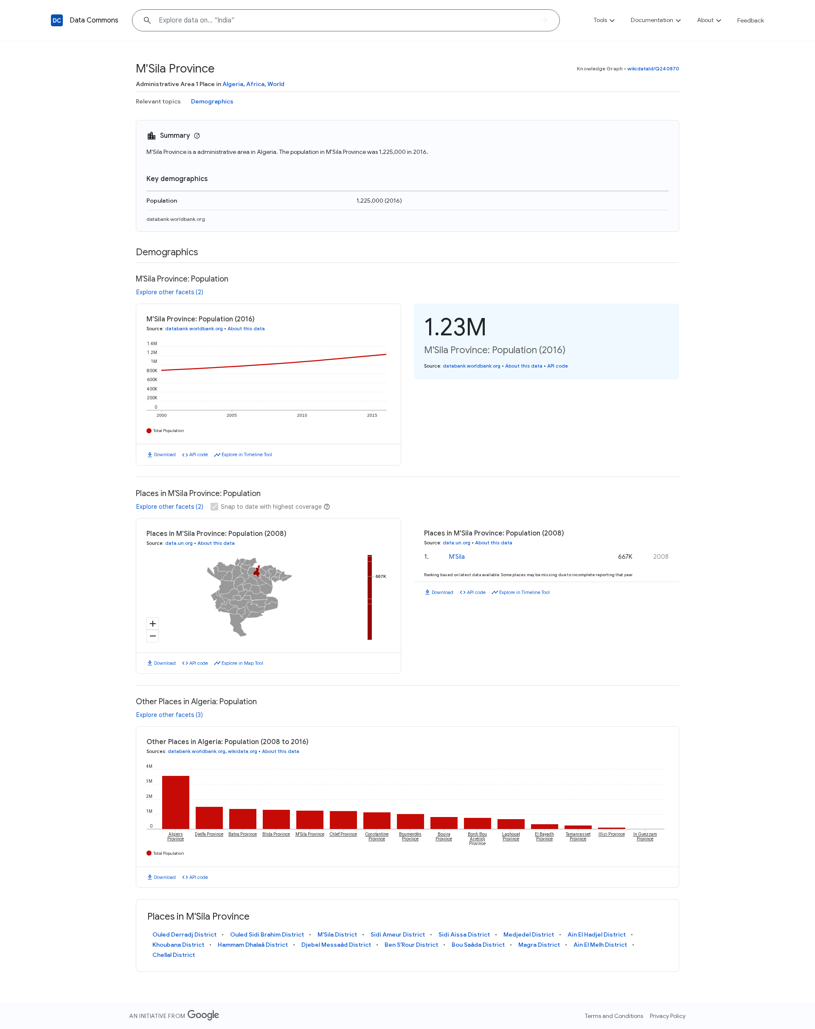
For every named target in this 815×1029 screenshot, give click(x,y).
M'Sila (457, 557)
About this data (246, 329)
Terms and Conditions (614, 1016)
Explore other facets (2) (169, 292)
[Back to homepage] (57, 20)
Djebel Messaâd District (336, 944)
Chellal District (173, 955)
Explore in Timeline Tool (247, 454)
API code (198, 454)
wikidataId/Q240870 (653, 68)
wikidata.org (242, 751)
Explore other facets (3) (169, 715)
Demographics (212, 101)
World (275, 84)
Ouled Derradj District (184, 934)
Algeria (232, 84)
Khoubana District (178, 944)
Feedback (750, 20)
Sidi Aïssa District (464, 934)
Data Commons (94, 20)
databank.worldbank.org (175, 219)
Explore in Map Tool (242, 663)
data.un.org (179, 543)
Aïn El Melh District (600, 944)
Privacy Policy (668, 1016)
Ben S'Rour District (411, 944)
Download (165, 454)
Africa (255, 84)
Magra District (539, 944)
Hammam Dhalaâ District (253, 944)
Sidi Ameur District (398, 934)
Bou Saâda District (478, 944)
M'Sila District (337, 934)
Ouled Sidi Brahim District (267, 934)
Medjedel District (528, 934)
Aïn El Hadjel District (597, 934)
